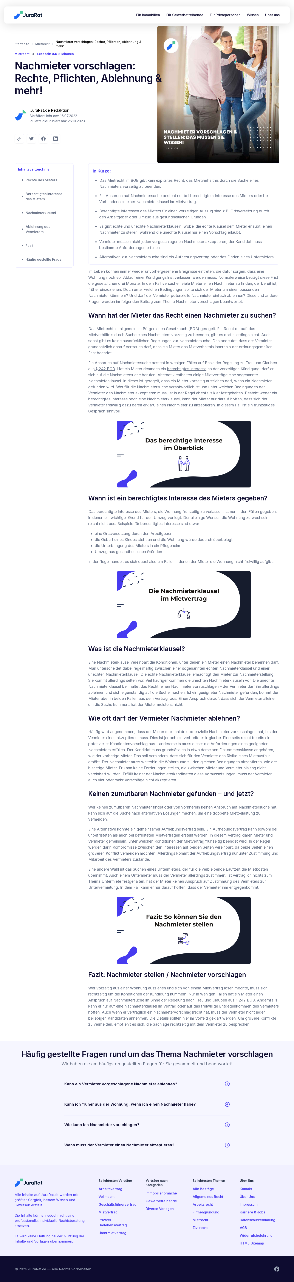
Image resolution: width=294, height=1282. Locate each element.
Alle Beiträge (203, 1189)
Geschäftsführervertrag (117, 1204)
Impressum (249, 1204)
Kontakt (246, 1189)
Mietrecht (42, 44)
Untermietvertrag (112, 1233)
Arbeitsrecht (203, 1204)
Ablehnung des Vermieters (38, 229)
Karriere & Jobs (252, 1212)
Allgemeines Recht (208, 1196)
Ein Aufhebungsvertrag (226, 829)
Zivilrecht (200, 1228)
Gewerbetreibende (161, 1201)
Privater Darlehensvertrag (113, 1222)
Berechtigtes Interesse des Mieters (44, 196)
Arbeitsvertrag (110, 1189)
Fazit (29, 245)
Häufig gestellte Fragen (44, 259)
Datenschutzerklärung (257, 1220)
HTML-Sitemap (252, 1243)
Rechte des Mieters (41, 180)
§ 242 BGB (104, 369)
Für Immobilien (148, 15)
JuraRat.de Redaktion (49, 110)
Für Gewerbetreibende (184, 15)
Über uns (272, 15)
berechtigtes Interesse (186, 369)
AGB (243, 1228)
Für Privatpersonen (225, 15)
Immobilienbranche (161, 1193)
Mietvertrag (108, 1212)
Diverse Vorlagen (160, 1209)
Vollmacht (107, 1196)
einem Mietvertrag (207, 988)
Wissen (253, 15)
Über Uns (247, 1196)
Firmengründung (206, 1212)
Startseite (22, 44)
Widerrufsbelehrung (256, 1235)
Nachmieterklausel (41, 213)
